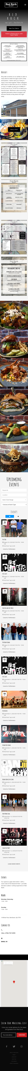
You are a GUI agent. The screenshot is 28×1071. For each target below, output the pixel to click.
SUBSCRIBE (22, 1035)
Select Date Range (7, 500)
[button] (14, 982)
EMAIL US (4, 941)
